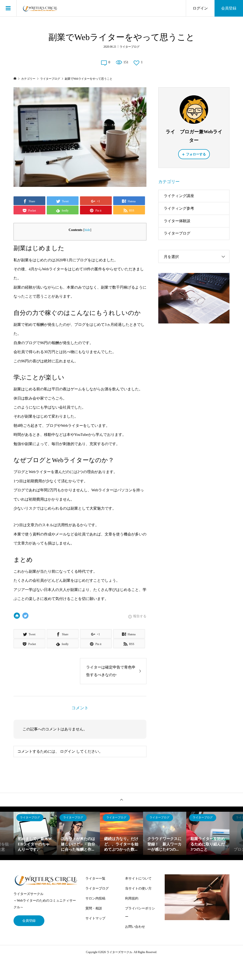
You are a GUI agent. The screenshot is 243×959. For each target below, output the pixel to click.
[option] (35, 833)
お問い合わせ (135, 926)
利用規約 (131, 898)
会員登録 (228, 8)
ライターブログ (130, 46)
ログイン (200, 8)
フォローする (196, 154)
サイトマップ (95, 918)
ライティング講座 (179, 196)
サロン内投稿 (95, 898)
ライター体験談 (177, 221)
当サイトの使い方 (138, 888)
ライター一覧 (95, 878)
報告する (139, 616)
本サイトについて (138, 878)
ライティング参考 (179, 208)
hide (87, 230)
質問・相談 (93, 908)
